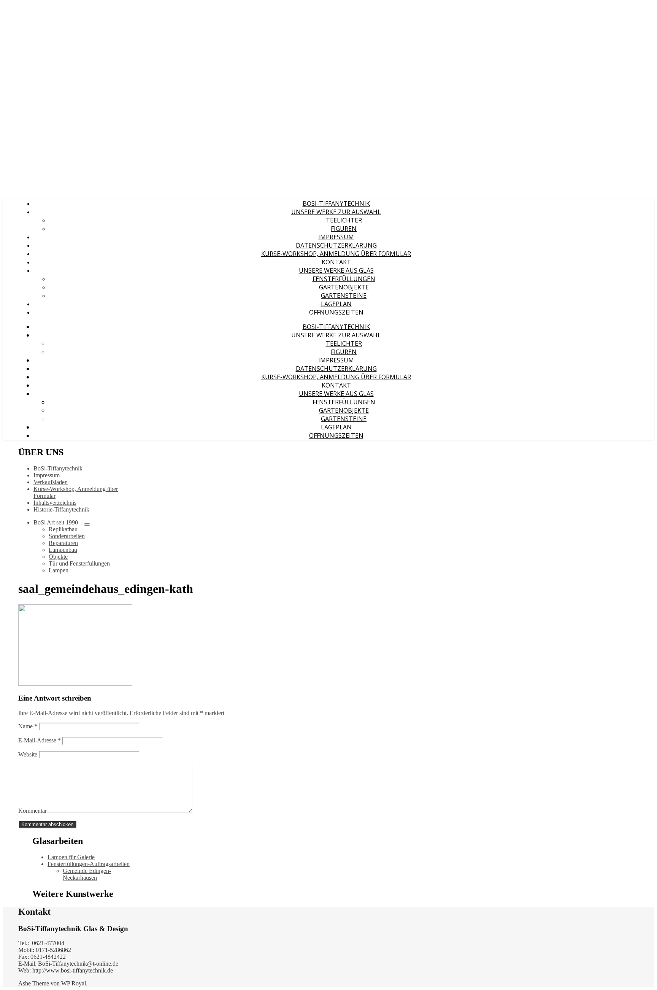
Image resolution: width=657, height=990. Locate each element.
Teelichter (344, 220)
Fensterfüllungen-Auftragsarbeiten (89, 864)
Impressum (336, 237)
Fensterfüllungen (344, 279)
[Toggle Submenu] (87, 524)
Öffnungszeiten (336, 312)
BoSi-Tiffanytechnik (336, 203)
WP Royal (73, 983)
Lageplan (336, 304)
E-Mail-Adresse (39, 740)
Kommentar (32, 810)
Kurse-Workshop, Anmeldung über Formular (336, 253)
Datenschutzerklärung (336, 245)
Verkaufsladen (50, 482)
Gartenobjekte (344, 287)
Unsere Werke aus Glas (336, 270)
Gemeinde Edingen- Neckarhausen (87, 874)
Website (27, 754)
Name (27, 726)
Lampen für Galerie (71, 857)
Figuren (344, 228)
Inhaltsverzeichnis (54, 502)
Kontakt (336, 262)
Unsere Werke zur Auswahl (336, 212)
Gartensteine (344, 295)
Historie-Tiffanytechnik (61, 509)
